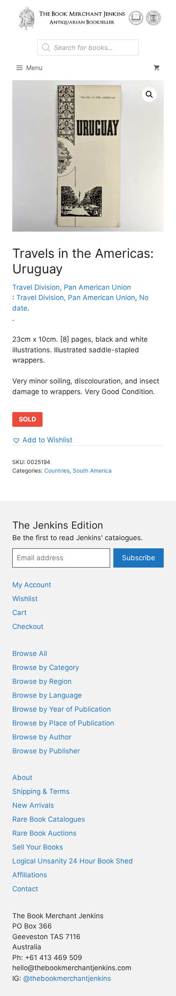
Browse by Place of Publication (63, 723)
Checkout (27, 626)
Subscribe (138, 558)
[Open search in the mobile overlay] (87, 47)
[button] (149, 94)
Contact (25, 889)
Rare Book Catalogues (48, 819)
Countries (57, 470)
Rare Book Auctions (44, 833)
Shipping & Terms (41, 791)
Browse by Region (42, 681)
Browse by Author (41, 737)
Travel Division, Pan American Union (71, 287)
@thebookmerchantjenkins (67, 978)
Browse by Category (45, 667)
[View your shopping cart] (156, 68)
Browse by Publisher (46, 751)
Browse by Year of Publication (61, 709)
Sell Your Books (37, 847)
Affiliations (29, 875)
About (22, 777)
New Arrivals (33, 805)
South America (92, 470)
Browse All (29, 653)
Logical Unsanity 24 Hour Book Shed (72, 861)
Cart (19, 612)
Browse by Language (47, 695)
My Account (31, 585)
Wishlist (25, 599)
